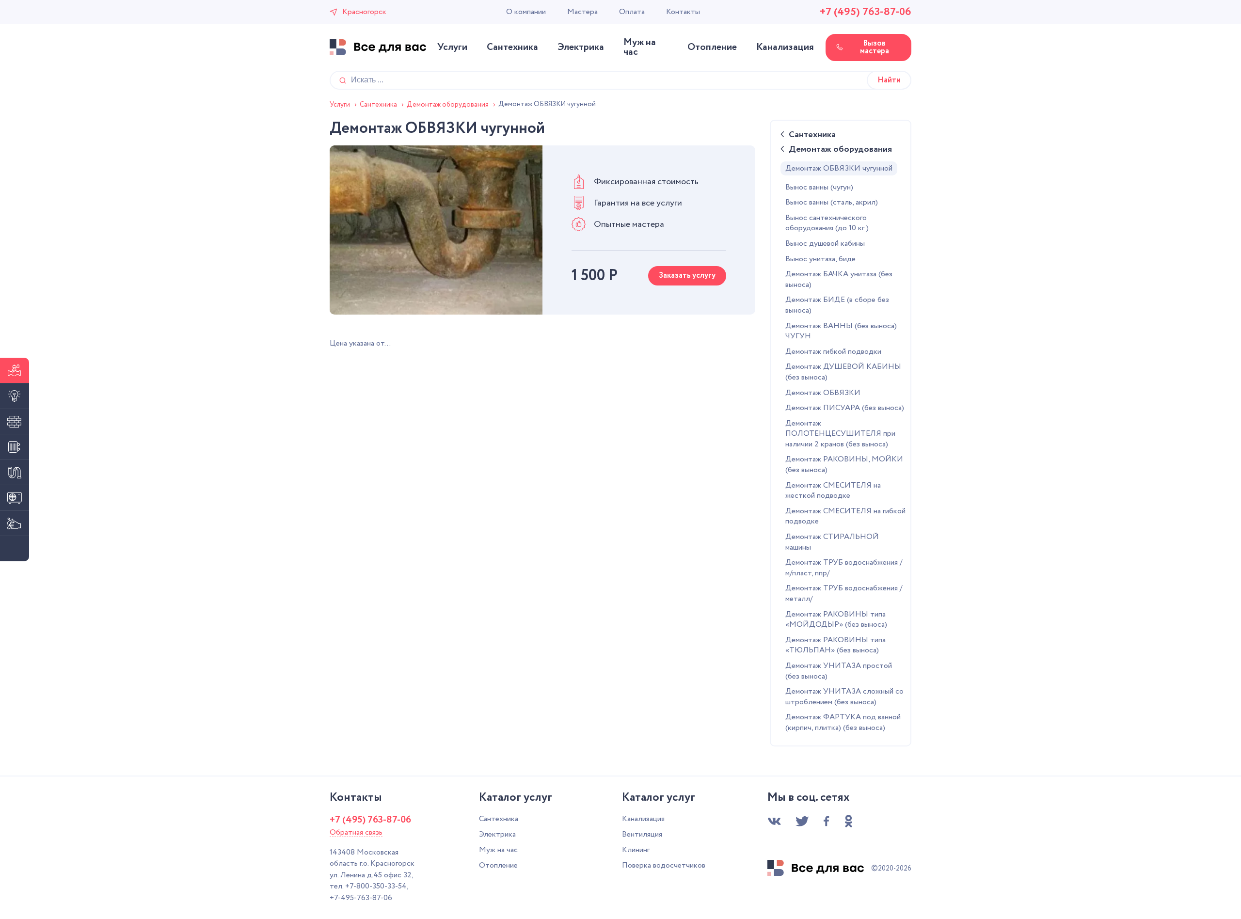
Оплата (632, 12)
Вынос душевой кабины (825, 243)
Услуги (452, 47)
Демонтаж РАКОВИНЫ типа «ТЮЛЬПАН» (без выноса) (835, 645)
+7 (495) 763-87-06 (865, 12)
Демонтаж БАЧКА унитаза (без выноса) (838, 279)
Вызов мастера (874, 47)
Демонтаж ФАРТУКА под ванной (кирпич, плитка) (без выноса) (843, 722)
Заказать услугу (687, 275)
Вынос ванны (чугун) (819, 187)
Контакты (683, 12)
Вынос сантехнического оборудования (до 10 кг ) (827, 223)
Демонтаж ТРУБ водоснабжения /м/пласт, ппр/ (843, 568)
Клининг (636, 850)
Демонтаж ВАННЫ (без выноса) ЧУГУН (841, 331)
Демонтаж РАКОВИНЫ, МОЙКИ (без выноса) (844, 464)
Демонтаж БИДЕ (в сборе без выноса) (837, 305)
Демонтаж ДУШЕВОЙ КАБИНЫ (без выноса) (843, 372)
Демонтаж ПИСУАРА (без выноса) (844, 408)
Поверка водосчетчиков (663, 865)
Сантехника (512, 47)
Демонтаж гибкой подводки (833, 352)
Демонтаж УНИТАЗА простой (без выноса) (838, 671)
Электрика (580, 47)
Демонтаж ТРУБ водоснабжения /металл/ (843, 593)
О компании (526, 12)
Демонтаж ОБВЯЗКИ (822, 393)
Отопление (712, 47)
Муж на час (639, 47)
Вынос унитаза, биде (820, 259)
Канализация (785, 47)
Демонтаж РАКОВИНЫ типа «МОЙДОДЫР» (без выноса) (836, 620)
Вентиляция (642, 834)
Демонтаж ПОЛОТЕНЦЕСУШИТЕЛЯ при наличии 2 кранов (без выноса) (840, 434)
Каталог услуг (515, 798)
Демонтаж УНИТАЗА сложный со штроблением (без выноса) (844, 697)
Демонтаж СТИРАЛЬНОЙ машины (832, 542)
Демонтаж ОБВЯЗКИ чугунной (838, 168)
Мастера (582, 12)
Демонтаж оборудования (840, 150)
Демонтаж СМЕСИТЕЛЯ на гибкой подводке (845, 516)
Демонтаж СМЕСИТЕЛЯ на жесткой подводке (833, 491)
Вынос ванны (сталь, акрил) (831, 202)
